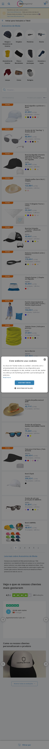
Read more (7, 377)
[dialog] (24, 374)
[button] (24, 388)
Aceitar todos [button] (24, 383)
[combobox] (45, 359)
